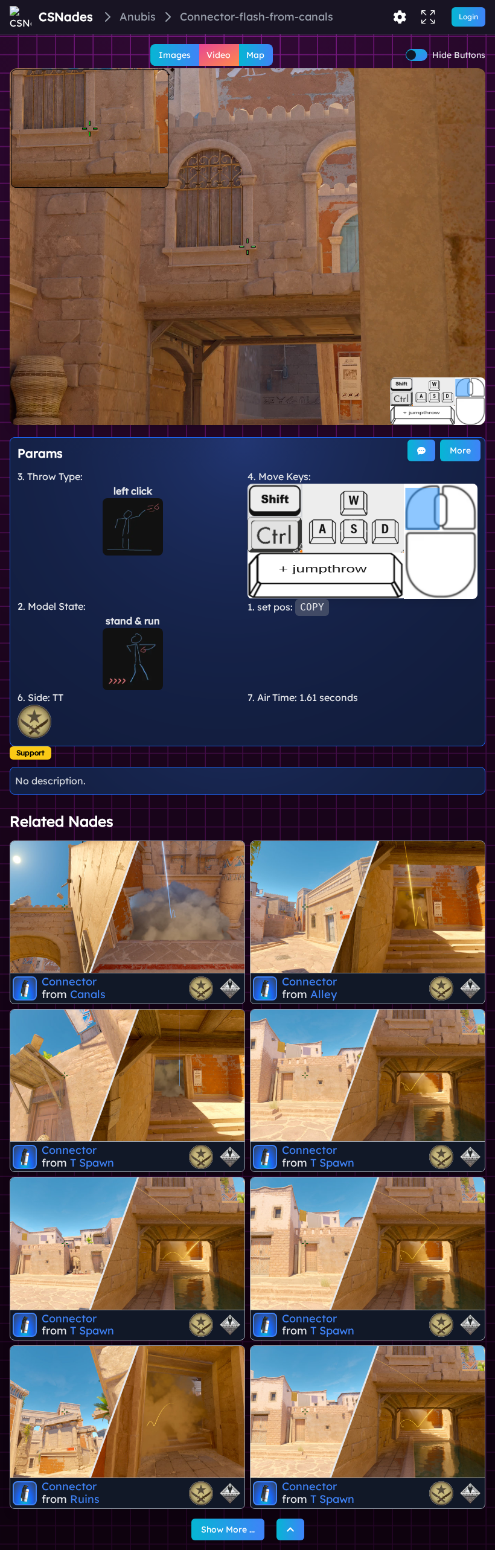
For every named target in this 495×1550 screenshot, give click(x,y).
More (460, 450)
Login (468, 16)
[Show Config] (400, 17)
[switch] (416, 55)
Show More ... (228, 1529)
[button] (247, 246)
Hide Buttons (458, 55)
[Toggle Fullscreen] (428, 17)
